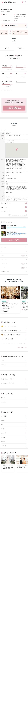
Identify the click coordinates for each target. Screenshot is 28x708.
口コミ (7, 48)
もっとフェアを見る (14, 240)
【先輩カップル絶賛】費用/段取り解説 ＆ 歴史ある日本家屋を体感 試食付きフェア (17, 234)
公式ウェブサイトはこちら (10, 196)
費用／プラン (12, 263)
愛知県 (2, 11)
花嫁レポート (21, 48)
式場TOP (2, 33)
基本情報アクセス (22, 33)
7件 (7, 14)
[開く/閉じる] (26, 203)
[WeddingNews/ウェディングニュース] (7, 2)
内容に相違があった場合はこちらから (18, 215)
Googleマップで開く (9, 142)
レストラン (7, 11)
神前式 (9, 178)
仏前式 (14, 178)
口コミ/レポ (10, 33)
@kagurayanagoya (9, 192)
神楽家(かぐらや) (6, 10)
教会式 (7, 178)
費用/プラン (14, 33)
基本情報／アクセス (5, 271)
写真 (6, 33)
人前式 (12, 178)
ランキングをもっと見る (22, 347)
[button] (26, 302)
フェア (18, 33)
